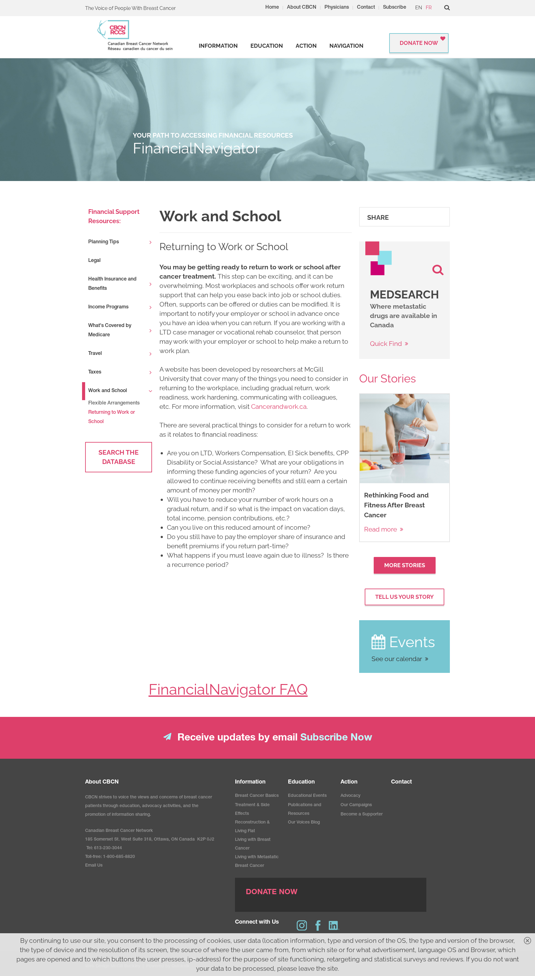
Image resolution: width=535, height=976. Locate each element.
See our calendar (397, 659)
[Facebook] (318, 925)
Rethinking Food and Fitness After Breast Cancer (396, 505)
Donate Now (419, 43)
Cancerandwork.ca (279, 406)
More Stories (404, 565)
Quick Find (386, 343)
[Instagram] (302, 925)
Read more (380, 529)
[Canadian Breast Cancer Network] (135, 35)
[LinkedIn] (334, 925)
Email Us (93, 865)
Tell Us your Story (404, 597)
